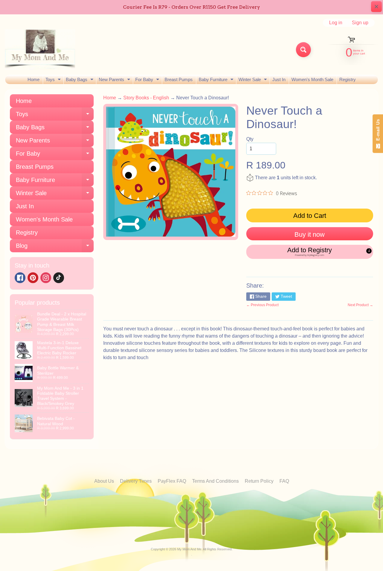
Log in (335, 22)
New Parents (115, 80)
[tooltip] (369, 250)
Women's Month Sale (312, 79)
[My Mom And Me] (40, 49)
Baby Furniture (217, 80)
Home (33, 79)
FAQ (284, 481)
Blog (55, 247)
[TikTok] (58, 277)
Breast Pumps (179, 79)
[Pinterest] (33, 277)
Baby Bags (80, 80)
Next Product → (360, 305)
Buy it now (309, 234)
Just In (278, 79)
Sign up (360, 22)
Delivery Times (136, 481)
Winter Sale (253, 80)
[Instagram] (45, 277)
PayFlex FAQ (172, 481)
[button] (309, 252)
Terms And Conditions (215, 481)
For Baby (148, 80)
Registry (347, 79)
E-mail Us (377, 131)
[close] (376, 6)
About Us (104, 481)
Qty (249, 139)
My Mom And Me (189, 549)
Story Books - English (146, 97)
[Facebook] (20, 277)
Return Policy (259, 481)
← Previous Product (262, 305)
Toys (53, 80)
